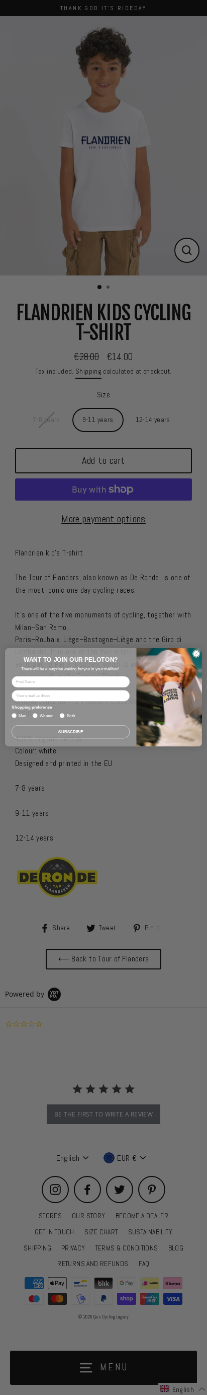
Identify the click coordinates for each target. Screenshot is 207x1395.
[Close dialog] (196, 654)
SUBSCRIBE (70, 732)
